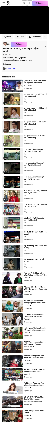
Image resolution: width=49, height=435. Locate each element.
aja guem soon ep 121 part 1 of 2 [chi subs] (35, 123)
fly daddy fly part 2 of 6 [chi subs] (35, 247)
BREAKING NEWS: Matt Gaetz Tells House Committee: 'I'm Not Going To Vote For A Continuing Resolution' (35, 398)
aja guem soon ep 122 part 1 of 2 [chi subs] (35, 109)
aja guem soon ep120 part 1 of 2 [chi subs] (35, 137)
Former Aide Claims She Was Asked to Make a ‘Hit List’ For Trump (34, 274)
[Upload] (29, 3)
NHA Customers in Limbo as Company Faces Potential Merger (35, 343)
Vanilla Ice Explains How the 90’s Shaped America (34, 357)
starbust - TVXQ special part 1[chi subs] (34, 219)
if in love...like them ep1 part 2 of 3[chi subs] (34, 164)
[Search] (24, 3)
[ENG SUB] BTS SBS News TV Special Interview (35, 82)
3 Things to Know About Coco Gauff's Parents (34, 315)
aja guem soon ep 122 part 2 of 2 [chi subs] (35, 95)
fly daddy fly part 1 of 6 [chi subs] (35, 260)
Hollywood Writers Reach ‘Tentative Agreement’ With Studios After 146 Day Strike (35, 329)
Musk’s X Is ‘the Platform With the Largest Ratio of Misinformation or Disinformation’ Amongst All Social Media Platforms (35, 288)
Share (21, 37)
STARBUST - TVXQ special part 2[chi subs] (35, 205)
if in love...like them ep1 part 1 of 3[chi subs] (34, 178)
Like (9, 37)
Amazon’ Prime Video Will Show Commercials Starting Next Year (35, 370)
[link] (6, 44)
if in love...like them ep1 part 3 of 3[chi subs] (34, 150)
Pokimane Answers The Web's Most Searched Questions (34, 384)
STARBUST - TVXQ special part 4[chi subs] (35, 192)
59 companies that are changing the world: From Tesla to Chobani (35, 302)
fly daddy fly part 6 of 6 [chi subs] (35, 233)
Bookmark (36, 37)
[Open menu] (4, 3)
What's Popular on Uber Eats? (34, 412)
